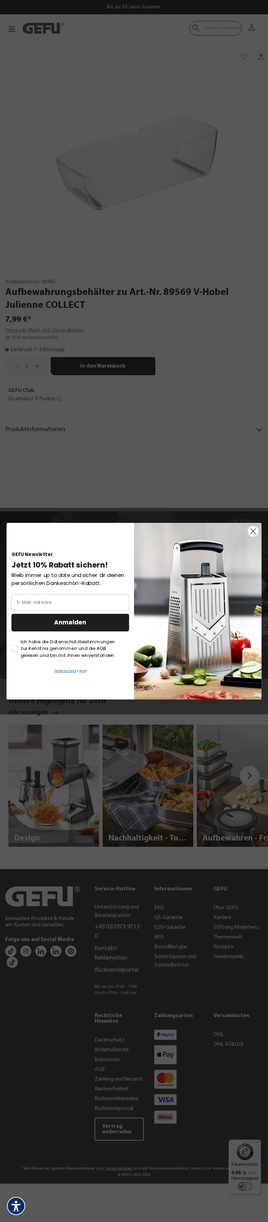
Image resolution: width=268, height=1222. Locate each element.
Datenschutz (65, 670)
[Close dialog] (253, 531)
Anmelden (70, 622)
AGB (82, 670)
